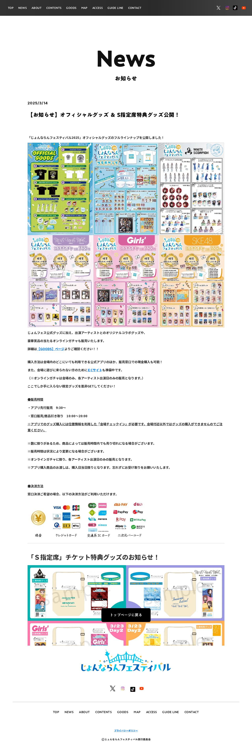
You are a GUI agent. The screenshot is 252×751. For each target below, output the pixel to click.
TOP (11, 8)
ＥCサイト (94, 370)
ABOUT (37, 8)
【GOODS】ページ (50, 348)
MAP (84, 8)
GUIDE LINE (115, 8)
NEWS (22, 8)
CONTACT (135, 8)
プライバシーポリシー (126, 730)
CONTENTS (53, 8)
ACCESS (97, 8)
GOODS (71, 8)
